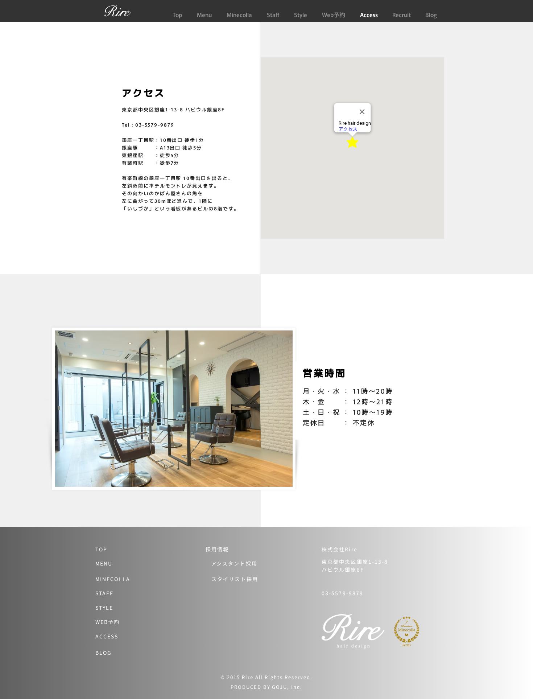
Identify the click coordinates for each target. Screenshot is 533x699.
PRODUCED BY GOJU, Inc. (266, 686)
